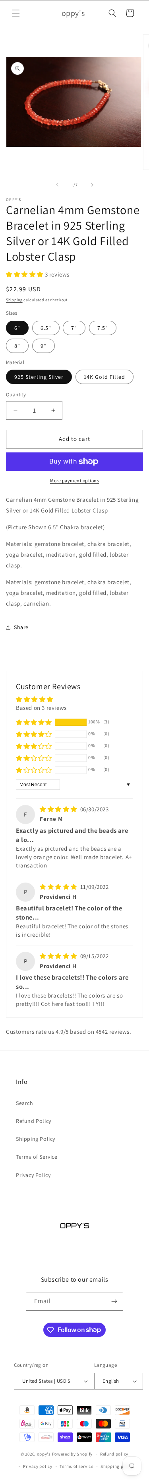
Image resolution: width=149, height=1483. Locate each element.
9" (43, 345)
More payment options (74, 480)
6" (17, 327)
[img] (59, 809)
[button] (16, 13)
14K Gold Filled (104, 376)
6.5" (46, 327)
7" (74, 327)
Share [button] (21, 627)
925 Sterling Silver (39, 376)
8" (17, 345)
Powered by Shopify (72, 1454)
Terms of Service (37, 1156)
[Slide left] (57, 184)
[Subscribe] (114, 1301)
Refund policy (114, 1454)
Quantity (16, 394)
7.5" (102, 327)
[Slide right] (92, 184)
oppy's (44, 1454)
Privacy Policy (33, 1175)
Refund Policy (33, 1120)
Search (24, 1103)
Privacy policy (37, 1466)
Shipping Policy (35, 1138)
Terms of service (76, 1466)
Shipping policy (117, 1466)
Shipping (14, 299)
